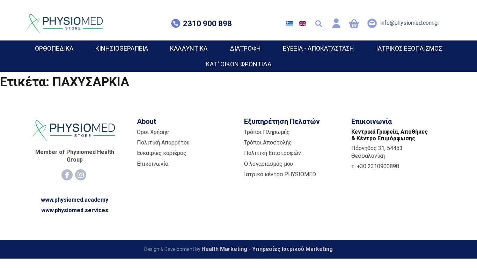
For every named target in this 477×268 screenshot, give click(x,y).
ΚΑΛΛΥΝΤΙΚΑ (188, 48)
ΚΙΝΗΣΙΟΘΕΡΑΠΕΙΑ (121, 48)
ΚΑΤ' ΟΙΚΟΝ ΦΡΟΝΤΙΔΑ (238, 64)
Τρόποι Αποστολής (268, 142)
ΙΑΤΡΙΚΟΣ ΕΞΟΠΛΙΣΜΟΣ (409, 48)
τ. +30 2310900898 (375, 166)
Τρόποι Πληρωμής (267, 132)
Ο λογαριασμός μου (268, 164)
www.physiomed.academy (74, 199)
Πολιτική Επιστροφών (272, 153)
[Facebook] (67, 174)
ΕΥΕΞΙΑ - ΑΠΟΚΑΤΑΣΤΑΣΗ (318, 48)
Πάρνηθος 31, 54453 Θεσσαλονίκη (377, 152)
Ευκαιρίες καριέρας (161, 153)
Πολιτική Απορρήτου (163, 142)
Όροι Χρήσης (153, 132)
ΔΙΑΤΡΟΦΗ (245, 48)
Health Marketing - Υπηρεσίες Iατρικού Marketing (267, 249)
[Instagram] (80, 174)
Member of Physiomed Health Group (74, 156)
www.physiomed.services (74, 210)
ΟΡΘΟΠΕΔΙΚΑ (54, 48)
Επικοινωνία (152, 164)
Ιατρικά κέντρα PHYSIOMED (280, 174)
